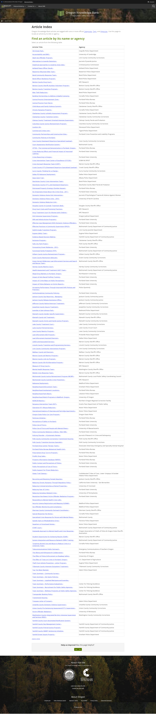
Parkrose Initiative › (39, 418)
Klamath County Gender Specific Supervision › (48, 314)
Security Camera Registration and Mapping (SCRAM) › (51, 503)
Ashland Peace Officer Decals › (42, 68)
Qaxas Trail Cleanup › (39, 473)
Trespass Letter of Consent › (42, 601)
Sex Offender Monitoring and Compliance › (47, 507)
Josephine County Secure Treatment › (45, 307)
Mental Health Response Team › (43, 369)
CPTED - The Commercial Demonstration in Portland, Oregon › (54, 148)
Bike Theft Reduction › (40, 92)
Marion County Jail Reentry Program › (45, 356)
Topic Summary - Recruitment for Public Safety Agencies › (52, 587)
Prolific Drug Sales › (39, 456)
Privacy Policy (94, 700)
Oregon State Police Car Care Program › (46, 414)
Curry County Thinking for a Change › (45, 171)
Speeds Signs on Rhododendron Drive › (45, 521)
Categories (88, 31)
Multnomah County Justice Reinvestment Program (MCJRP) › (53, 376)
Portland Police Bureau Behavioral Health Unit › (49, 449)
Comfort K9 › (36, 127)
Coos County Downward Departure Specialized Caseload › (52, 141)
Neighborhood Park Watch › (42, 394)
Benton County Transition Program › (45, 89)
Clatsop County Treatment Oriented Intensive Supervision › (53, 120)
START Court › (37, 528)
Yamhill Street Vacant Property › (43, 634)
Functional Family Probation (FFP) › (44, 251)
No (80, 649)
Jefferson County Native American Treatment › (48, 303)
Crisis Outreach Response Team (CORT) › (46, 164)
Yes (76, 649)
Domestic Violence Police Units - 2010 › (45, 199)
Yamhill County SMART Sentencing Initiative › (48, 631)
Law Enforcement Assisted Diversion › (45, 338)
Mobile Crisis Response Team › (43, 373)
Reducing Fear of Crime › (41, 489)
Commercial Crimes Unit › (41, 131)
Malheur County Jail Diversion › (43, 352)
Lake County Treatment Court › (43, 324)
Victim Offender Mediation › (42, 612)
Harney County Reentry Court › (43, 267)
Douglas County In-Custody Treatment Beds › (48, 206)
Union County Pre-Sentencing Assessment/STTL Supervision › (53, 608)
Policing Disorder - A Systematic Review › (46, 435)
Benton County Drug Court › (42, 82)
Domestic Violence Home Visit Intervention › (47, 195)
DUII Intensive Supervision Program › (45, 216)
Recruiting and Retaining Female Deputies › (47, 479)
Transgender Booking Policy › (42, 594)
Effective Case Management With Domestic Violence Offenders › (54, 223)
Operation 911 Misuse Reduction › (44, 408)
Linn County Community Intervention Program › (49, 349)
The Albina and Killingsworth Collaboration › (47, 553)
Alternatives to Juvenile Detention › (44, 61)
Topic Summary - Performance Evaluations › (47, 584)
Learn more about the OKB (78, 686)
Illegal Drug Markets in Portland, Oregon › (47, 274)
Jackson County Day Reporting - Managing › (47, 297)
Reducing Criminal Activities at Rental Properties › (49, 486)
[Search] (153, 6)
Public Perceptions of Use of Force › (45, 467)
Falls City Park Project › (40, 244)
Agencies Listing (73, 700)
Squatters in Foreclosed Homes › (43, 524)
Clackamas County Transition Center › (45, 117)
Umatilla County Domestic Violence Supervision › (49, 605)
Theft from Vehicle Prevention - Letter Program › (49, 563)
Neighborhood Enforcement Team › (44, 387)
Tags (94, 31)
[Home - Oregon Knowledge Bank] (2, 21)
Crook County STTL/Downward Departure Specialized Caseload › (54, 167)
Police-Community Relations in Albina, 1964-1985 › (49, 432)
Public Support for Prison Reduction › (45, 470)
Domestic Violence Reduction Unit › (44, 202)
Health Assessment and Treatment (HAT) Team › (49, 270)
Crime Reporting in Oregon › (42, 157)
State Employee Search (60, 700)
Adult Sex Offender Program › (42, 58)
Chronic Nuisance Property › (42, 110)
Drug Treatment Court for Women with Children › (49, 213)
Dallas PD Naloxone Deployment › (44, 174)
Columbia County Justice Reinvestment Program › (49, 124)
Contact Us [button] (32, 6)
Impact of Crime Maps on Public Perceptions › (48, 281)
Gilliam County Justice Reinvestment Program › (48, 254)
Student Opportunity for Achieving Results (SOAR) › (50, 537)
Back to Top (78, 707)
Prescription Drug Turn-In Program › (45, 453)
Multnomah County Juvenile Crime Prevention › (48, 380)
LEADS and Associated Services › (43, 342)
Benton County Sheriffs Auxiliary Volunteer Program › (51, 86)
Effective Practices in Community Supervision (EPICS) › (51, 226)
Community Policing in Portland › (43, 138)
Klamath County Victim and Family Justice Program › (50, 321)
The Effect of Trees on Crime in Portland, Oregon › (50, 560)
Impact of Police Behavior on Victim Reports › (48, 284)
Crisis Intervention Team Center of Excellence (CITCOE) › (52, 160)
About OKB (41, 6)
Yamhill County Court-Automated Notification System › (51, 621)
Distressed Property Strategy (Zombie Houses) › (49, 188)
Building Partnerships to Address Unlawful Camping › (51, 96)
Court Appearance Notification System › (46, 145)
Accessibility (84, 700)
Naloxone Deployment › (40, 383)
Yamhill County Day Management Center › (47, 624)
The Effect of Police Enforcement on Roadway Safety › (51, 556)
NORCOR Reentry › (38, 401)
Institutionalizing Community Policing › (46, 293)
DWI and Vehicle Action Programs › (44, 219)
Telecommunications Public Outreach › (46, 549)
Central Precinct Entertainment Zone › (45, 99)
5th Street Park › (38, 51)
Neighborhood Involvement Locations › (46, 390)
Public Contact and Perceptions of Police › (47, 463)
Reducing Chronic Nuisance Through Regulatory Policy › (51, 483)
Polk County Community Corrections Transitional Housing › (53, 439)
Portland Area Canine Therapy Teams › (45, 446)
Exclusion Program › (39, 240)
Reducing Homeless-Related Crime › (44, 493)
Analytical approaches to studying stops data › (48, 65)
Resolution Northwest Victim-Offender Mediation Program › (53, 496)
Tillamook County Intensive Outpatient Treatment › (50, 566)
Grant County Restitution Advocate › (45, 258)
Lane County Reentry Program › (43, 331)
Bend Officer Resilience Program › (44, 79)
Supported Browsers (106, 700)
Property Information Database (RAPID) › (46, 460)
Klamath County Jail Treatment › (43, 317)
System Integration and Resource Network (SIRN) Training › (53, 540)
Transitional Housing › (40, 598)
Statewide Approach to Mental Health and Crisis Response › (53, 531)
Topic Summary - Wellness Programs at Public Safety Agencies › (54, 591)
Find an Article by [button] (20, 6)
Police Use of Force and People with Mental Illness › (50, 428)
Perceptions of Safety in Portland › (44, 421)
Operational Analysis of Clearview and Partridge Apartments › (54, 411)
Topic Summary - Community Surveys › (45, 573)
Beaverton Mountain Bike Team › (43, 72)
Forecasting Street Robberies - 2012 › (45, 247)
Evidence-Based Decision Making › (44, 237)
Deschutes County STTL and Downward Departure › (50, 185)
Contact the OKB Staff (78, 688)
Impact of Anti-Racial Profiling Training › (46, 277)
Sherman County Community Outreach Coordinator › (50, 510)
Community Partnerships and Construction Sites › (49, 134)
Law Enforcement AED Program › (43, 335)
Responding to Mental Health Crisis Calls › (47, 500)
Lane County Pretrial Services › (43, 328)
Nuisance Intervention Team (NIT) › (44, 404)
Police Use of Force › (39, 425)
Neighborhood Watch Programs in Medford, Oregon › (51, 397)
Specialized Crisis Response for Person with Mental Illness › (53, 517)
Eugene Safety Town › (39, 233)
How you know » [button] (28, 2)
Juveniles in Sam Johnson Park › (43, 310)
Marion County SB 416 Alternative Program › (47, 362)
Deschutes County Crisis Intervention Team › (48, 181)
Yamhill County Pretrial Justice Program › (46, 628)
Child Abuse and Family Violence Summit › (47, 106)
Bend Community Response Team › (44, 75)
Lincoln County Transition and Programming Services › (51, 345)
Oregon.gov (47, 700)
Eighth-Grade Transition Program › (44, 230)
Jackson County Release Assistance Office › (47, 300)
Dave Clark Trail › (38, 178)
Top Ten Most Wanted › (40, 570)
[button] (151, 2)
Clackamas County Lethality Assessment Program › (50, 113)
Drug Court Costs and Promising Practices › (47, 209)
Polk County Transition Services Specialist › (47, 442)
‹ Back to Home (36, 639)
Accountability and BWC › (41, 54)
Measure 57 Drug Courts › (41, 366)
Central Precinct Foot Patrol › (42, 103)
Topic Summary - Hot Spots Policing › (45, 577)
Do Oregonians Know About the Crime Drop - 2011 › (50, 192)
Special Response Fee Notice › (42, 514)
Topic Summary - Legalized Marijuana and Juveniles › (50, 580)
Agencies (104, 31)
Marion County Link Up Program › (44, 359)
